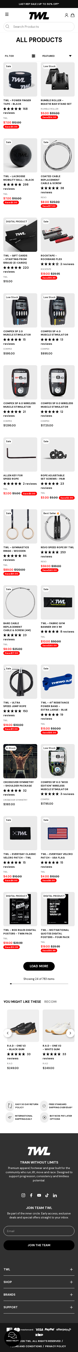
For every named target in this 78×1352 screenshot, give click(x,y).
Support (11, 1307)
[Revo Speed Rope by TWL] (58, 526)
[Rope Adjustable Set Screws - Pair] (58, 454)
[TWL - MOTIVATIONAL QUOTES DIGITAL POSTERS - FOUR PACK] (58, 909)
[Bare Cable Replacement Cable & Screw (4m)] (20, 602)
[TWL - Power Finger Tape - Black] (20, 79)
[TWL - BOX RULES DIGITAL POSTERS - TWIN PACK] (20, 909)
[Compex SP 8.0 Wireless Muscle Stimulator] (58, 382)
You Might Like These (22, 1001)
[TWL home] (39, 16)
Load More (39, 966)
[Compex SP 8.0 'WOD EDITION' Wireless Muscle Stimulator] (58, 761)
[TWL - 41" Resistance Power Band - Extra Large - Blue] (58, 682)
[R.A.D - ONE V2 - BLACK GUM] (23, 1026)
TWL (7, 1269)
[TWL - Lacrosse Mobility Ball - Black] (20, 155)
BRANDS (9, 1294)
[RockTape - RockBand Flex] (58, 235)
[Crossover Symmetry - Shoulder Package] (20, 761)
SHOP (8, 1282)
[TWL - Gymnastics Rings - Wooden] (20, 526)
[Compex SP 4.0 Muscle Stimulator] (58, 310)
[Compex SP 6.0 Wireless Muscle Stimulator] (20, 382)
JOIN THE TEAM (39, 1245)
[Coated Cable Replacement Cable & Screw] (58, 155)
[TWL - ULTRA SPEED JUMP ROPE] (20, 682)
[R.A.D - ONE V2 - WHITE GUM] (59, 1026)
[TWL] (39, 1151)
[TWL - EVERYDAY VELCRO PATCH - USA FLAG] (58, 833)
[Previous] (8, 1033)
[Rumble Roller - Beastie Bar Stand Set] (58, 79)
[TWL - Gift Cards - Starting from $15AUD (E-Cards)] (20, 235)
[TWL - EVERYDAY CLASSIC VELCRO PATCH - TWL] (20, 833)
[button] (12, 109)
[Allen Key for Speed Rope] (20, 454)
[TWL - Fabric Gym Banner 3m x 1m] (58, 602)
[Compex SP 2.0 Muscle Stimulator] (20, 310)
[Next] (70, 1033)
